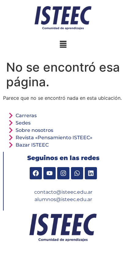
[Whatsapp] (77, 173)
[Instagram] (63, 173)
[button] (63, 44)
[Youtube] (49, 173)
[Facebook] (36, 173)
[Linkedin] (91, 173)
